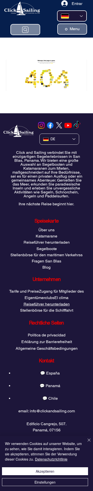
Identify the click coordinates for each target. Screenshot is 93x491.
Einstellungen (45, 482)
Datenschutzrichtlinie (51, 459)
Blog (46, 267)
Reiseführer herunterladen (47, 242)
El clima (61, 297)
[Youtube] (68, 125)
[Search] (25, 29)
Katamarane (46, 236)
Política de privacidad (46, 335)
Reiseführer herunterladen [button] (47, 304)
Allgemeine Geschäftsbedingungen (47, 348)
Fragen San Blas (46, 261)
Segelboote (46, 248)
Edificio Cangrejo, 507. (46, 423)
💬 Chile (50, 398)
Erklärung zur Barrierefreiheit (46, 341)
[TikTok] (77, 125)
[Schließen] (86, 443)
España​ (53, 373)
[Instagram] (41, 125)
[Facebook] (50, 125)
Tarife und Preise (24, 291)
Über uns (46, 230)
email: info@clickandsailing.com (46, 411)
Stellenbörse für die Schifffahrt (46, 310)
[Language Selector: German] (72, 16)
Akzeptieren (45, 471)
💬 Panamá (50, 385)
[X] (59, 125)
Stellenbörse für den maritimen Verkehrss (46, 255)
